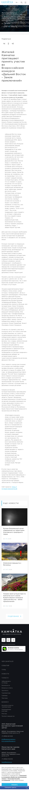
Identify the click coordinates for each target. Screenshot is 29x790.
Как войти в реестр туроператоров (7, 706)
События (5, 665)
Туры (4, 669)
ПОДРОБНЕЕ (13, 616)
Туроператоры (6, 693)
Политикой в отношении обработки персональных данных (14, 777)
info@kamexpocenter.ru (8, 739)
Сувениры (4, 695)
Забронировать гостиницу (6, 682)
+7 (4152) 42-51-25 (7, 736)
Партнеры (5, 698)
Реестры (4, 713)
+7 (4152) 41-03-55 (7, 759)
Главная (4, 26)
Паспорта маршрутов (8, 716)
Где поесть (5, 690)
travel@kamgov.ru (7, 762)
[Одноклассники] (8, 44)
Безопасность (6, 685)
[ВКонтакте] (4, 44)
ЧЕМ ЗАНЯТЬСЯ (7, 661)
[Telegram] (13, 44)
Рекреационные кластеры (6, 710)
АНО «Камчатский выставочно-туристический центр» (12, 725)
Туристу (5, 678)
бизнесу (5, 702)
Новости (14, 26)
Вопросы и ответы (7, 688)
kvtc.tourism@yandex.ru (8, 741)
